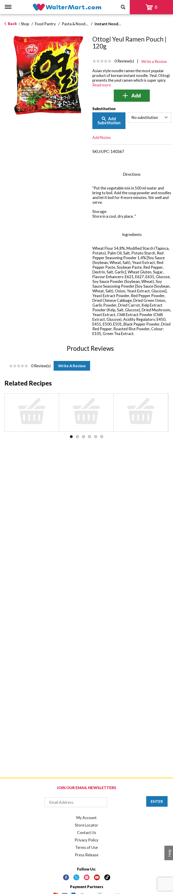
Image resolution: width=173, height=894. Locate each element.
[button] (132, 96)
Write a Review (72, 365)
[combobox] (149, 117)
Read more (101, 85)
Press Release (86, 854)
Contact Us (86, 832)
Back (12, 23)
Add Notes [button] (101, 137)
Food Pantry (45, 23)
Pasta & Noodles (76, 23)
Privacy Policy (86, 840)
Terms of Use (86, 847)
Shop (25, 23)
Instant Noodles (108, 23)
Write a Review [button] (154, 61)
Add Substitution (109, 120)
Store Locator (86, 825)
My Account (86, 817)
